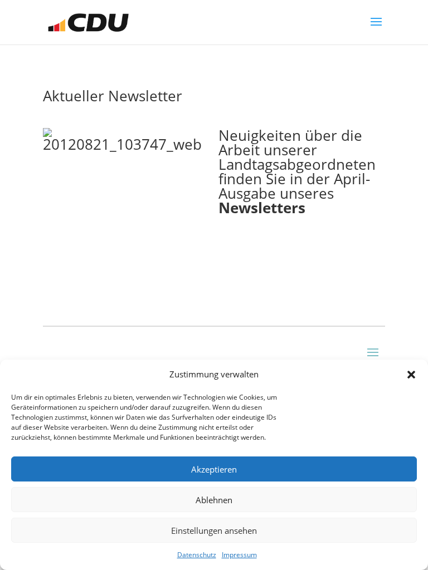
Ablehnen (214, 499)
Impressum (239, 554)
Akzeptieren (214, 469)
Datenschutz (196, 554)
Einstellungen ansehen (214, 530)
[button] (411, 374)
